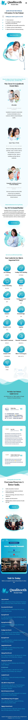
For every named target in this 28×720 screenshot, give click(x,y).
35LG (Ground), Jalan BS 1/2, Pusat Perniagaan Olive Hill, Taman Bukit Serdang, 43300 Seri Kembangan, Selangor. (13, 686)
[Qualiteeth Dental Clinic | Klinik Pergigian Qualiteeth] (11, 2)
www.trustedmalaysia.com (14, 551)
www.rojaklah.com (14, 555)
